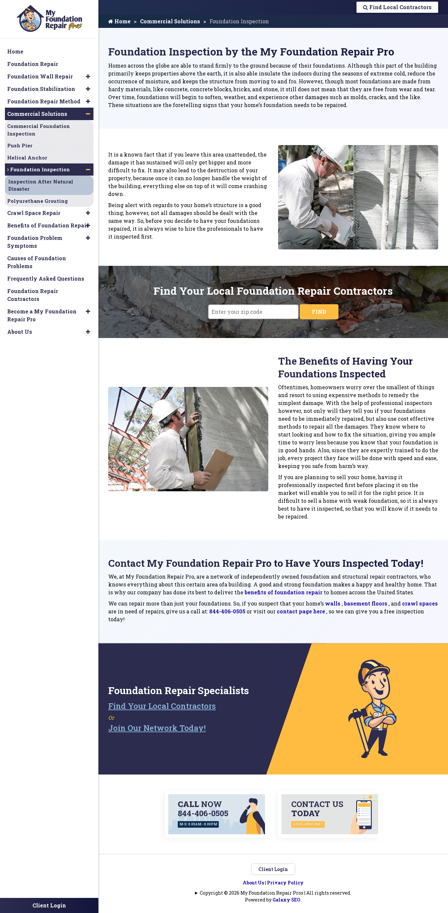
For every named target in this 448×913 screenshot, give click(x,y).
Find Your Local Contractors (162, 706)
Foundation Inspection (39, 169)
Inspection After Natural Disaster (40, 185)
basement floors (365, 603)
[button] (88, 76)
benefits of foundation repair (283, 592)
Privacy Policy (285, 883)
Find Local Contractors (400, 7)
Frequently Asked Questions (45, 278)
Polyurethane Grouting (37, 201)
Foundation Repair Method (43, 101)
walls (332, 603)
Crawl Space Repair (33, 212)
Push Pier (19, 145)
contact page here (301, 611)
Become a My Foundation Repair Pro (41, 315)
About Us (253, 883)
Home (122, 21)
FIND (319, 311)
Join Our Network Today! (157, 728)
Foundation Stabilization (41, 88)
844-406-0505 (227, 611)
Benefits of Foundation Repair (48, 225)
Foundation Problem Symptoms (34, 241)
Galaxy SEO (286, 900)
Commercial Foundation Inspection (38, 130)
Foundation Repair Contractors (32, 294)
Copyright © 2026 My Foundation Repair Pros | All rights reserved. (275, 893)
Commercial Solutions (170, 21)
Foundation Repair (32, 63)
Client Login (273, 869)
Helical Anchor (27, 157)
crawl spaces (420, 603)
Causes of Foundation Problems (36, 262)
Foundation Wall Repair (40, 76)
